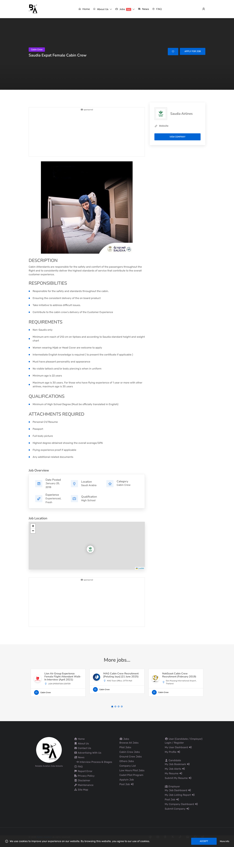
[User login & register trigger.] (203, 9)
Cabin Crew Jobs (129, 751)
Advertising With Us (89, 752)
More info (224, 841)
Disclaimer (83, 780)
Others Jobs (126, 761)
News (80, 757)
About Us (83, 743)
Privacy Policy (86, 775)
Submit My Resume (176, 778)
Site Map (82, 789)
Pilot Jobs (125, 747)
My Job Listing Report (178, 794)
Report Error (84, 771)
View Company (177, 136)
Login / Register (174, 742)
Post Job (125, 784)
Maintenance (85, 785)
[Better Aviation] (33, 8)
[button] (102, 9)
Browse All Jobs (128, 742)
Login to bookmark (173, 51)
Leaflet (141, 568)
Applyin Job (126, 779)
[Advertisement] (87, 133)
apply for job (192, 51)
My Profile (171, 751)
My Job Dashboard (176, 790)
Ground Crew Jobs (130, 756)
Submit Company (175, 808)
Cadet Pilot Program (131, 775)
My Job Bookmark (176, 764)
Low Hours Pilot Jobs (131, 770)
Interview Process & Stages (95, 761)
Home (81, 738)
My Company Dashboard (180, 804)
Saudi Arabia (88, 485)
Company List (127, 765)
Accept (204, 841)
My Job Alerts (173, 768)
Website (163, 125)
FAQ (80, 766)
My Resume (172, 773)
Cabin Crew (124, 484)
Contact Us (84, 748)
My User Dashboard (177, 747)
